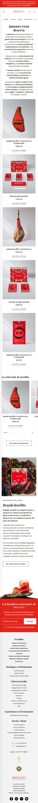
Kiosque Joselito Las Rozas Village (19, 676)
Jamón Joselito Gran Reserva (19, 249)
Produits (5, 19)
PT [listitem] (22, 752)
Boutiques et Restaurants (19, 666)
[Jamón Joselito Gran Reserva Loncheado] (19, 332)
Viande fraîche (28, 19)
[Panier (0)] (34, 12)
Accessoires (19, 661)
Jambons (13, 19)
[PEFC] (19, 759)
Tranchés (19, 653)
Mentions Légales (19, 735)
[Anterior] (24, 432)
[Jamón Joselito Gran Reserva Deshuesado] (19, 118)
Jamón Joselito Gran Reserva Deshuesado (19, 142)
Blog (19, 706)
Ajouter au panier (19, 150)
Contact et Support (19, 730)
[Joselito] (19, 11)
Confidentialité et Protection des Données (19, 732)
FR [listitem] (25, 752)
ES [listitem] (17, 752)
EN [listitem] (19, 752)
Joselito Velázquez (19, 671)
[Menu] (4, 12)
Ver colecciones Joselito (16, 564)
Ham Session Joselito (19, 196)
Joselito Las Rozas (19, 673)
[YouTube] (26, 798)
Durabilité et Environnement (19, 690)
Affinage (19, 698)
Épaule (20, 19)
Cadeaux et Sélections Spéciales (19, 656)
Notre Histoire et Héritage (19, 685)
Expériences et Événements (19, 711)
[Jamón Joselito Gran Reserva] (19, 226)
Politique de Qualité (19, 788)
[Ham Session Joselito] (19, 173)
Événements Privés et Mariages (19, 715)
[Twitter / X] (21, 798)
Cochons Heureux (19, 693)
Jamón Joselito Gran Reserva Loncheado (19, 356)
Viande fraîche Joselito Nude (19, 648)
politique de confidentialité (24, 627)
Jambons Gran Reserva (19, 643)
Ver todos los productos (19, 443)
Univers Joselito (19, 681)
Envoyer (30, 621)
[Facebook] (11, 798)
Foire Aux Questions (19, 727)
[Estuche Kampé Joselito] (19, 279)
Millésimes (19, 696)
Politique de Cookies (19, 738)
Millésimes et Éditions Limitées (19, 659)
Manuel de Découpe (19, 703)
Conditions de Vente (19, 784)
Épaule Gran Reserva (19, 646)
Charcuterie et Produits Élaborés (19, 651)
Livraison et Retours (19, 725)
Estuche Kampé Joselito (19, 302)
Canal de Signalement (19, 791)
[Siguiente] (32, 432)
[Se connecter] (29, 12)
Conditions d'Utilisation (19, 786)
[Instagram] (16, 798)
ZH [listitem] (27, 752)
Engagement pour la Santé (19, 688)
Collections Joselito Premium (19, 701)
